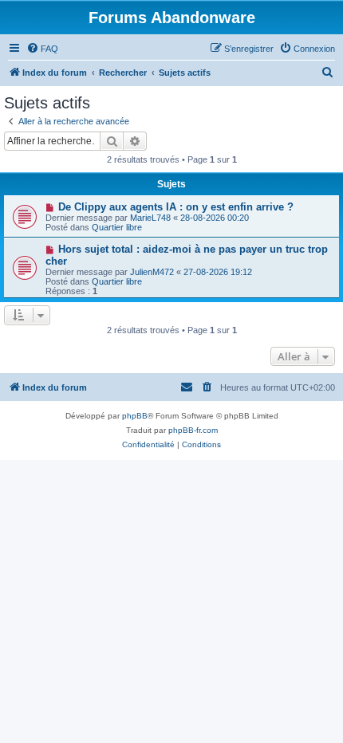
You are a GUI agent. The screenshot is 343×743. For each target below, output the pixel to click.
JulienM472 (152, 272)
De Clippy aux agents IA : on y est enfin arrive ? (176, 207)
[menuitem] (42, 48)
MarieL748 (150, 217)
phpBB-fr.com (193, 430)
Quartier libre (117, 227)
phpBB (135, 415)
